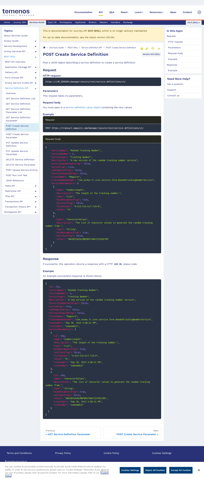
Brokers (92, 22)
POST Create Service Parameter (17, 136)
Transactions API (14, 201)
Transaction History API (17, 207)
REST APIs (9, 56)
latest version (97, 37)
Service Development (15, 46)
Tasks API (10, 186)
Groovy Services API (14, 51)
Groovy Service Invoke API (19, 83)
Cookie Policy (111, 453)
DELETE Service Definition (20, 159)
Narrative (115, 22)
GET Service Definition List (20, 98)
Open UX (52, 22)
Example (172, 59)
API (101, 12)
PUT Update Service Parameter (17, 153)
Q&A (111, 12)
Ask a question (175, 84)
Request (171, 36)
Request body (175, 53)
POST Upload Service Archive (22, 170)
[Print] (142, 48)
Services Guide (36, 22)
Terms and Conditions (19, 453)
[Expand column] (159, 48)
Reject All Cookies (155, 470)
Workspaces (66, 22)
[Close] (198, 470)
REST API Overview (15, 62)
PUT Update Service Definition (17, 144)
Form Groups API (14, 77)
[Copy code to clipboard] (157, 81)
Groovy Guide (11, 41)
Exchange (128, 22)
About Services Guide (16, 35)
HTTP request (175, 42)
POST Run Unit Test (16, 175)
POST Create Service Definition (17, 127)
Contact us (173, 95)
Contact (187, 12)
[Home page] (44, 47)
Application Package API (18, 67)
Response (172, 64)
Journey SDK (19, 22)
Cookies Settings (161, 453)
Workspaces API (12, 212)
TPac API (9, 196)
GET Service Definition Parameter (18, 119)
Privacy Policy (63, 453)
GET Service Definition (18, 104)
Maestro (104, 22)
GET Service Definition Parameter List (18, 111)
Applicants (80, 22)
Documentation (83, 12)
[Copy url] (147, 48)
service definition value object (83, 107)
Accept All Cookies (181, 470)
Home (7, 22)
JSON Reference (15, 180)
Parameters (174, 47)
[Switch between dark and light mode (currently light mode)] (152, 48)
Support (171, 89)
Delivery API (11, 72)
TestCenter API (13, 191)
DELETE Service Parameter (20, 165)
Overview (11, 93)
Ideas (173, 12)
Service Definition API (17, 88)
